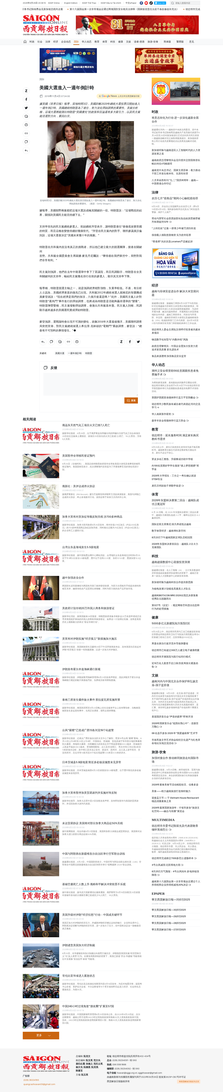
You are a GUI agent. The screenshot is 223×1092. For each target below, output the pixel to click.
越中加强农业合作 (73, 577)
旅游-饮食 (153, 41)
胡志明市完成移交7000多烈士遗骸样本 (165, 9)
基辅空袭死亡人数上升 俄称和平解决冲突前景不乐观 (94, 884)
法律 (47, 41)
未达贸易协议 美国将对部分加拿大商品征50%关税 (92, 823)
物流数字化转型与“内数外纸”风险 (170, 339)
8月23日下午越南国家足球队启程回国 (172, 537)
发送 (133, 400)
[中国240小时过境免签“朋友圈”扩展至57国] (41, 1016)
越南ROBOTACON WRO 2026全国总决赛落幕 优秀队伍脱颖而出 (175, 597)
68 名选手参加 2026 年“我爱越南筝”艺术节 (175, 733)
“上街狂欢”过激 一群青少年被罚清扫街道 (174, 228)
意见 (191, 41)
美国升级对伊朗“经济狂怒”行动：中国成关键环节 (92, 914)
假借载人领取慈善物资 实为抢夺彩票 (171, 235)
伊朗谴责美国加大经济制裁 (78, 945)
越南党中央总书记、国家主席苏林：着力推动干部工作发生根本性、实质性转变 (176, 172)
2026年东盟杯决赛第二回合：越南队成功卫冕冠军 (175, 502)
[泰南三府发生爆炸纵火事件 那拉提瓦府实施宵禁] (41, 710)
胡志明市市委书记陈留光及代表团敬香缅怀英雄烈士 (175, 827)
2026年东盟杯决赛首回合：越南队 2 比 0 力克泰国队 (175, 546)
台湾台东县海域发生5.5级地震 (80, 547)
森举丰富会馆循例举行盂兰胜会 (169, 420)
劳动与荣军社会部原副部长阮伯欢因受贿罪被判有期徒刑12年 (176, 220)
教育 (97, 41)
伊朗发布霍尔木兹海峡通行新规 (81, 669)
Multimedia (163, 820)
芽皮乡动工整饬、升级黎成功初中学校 (172, 459)
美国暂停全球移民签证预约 (78, 455)
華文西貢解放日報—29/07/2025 (169, 916)
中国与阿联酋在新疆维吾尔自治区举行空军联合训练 (93, 853)
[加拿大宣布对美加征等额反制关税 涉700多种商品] (41, 527)
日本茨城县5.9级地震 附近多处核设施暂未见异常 (91, 762)
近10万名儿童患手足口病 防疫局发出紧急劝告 (175, 665)
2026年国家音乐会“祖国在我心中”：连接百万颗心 (175, 725)
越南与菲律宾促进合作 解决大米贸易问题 (175, 293)
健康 (120, 41)
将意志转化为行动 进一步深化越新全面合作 (175, 119)
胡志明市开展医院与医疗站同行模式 (171, 656)
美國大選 (59, 353)
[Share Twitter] (26, 107)
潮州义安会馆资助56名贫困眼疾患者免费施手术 (175, 372)
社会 (39, 41)
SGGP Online (54, 3)
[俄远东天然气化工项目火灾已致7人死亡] (41, 435)
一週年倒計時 (75, 353)
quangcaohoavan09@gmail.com (39, 1084)
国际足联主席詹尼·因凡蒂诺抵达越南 (171, 524)
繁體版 (180, 41)
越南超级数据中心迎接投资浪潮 (171, 562)
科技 (112, 41)
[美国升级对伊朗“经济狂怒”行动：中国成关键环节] (41, 925)
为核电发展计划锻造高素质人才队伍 (171, 588)
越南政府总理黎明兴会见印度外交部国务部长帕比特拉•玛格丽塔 (176, 162)
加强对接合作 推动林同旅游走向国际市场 (175, 759)
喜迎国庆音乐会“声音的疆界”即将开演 (172, 716)
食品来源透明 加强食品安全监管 (169, 356)
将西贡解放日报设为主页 (189, 1081)
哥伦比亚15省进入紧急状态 (78, 975)
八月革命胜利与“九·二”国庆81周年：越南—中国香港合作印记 (175, 182)
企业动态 (66, 41)
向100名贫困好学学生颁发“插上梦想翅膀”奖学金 (175, 467)
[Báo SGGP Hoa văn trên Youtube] (146, 3)
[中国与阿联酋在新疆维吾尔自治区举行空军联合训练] (41, 864)
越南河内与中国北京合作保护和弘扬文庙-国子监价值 (175, 683)
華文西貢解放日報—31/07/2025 (171, 899)
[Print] (26, 124)
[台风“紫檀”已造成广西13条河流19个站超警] (41, 740)
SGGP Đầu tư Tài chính (111, 3)
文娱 (128, 41)
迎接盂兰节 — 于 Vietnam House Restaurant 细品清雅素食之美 (175, 799)
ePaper (158, 894)
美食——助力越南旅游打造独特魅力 (171, 791)
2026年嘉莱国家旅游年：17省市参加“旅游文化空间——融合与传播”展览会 (175, 809)
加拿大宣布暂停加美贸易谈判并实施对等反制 (89, 792)
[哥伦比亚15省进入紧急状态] (41, 986)
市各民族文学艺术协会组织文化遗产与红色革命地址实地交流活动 (176, 741)
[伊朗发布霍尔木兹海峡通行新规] (41, 679)
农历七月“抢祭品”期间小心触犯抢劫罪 (175, 198)
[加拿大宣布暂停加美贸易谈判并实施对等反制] (41, 803)
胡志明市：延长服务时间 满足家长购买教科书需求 (175, 437)
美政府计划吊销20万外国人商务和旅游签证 (88, 608)
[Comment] (26, 141)
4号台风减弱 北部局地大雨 (166, 864)
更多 (39, 1035)
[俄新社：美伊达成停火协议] (41, 496)
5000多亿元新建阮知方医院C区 (171, 623)
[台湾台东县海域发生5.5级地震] (41, 557)
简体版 (167, 41)
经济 (55, 41)
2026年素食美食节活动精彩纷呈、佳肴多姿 (175, 784)
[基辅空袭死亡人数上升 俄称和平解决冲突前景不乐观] (41, 894)
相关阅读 (29, 419)
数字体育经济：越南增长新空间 (169, 530)
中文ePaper (131, 3)
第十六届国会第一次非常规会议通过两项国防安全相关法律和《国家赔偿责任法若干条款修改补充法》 (82, 9)
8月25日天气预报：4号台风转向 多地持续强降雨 (175, 873)
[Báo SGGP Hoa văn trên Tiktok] (151, 3)
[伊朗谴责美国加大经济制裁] (41, 955)
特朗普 (88, 353)
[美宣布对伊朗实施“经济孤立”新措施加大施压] (41, 649)
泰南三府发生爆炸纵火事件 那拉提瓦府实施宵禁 (91, 699)
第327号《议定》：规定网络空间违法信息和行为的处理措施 (175, 607)
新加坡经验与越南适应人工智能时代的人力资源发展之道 (176, 152)
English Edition (71, 3)
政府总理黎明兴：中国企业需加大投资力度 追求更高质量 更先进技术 (175, 348)
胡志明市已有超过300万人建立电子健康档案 (175, 650)
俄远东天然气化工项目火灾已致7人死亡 (86, 425)
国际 (76, 41)
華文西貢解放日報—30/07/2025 (169, 909)
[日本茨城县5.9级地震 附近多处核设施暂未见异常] (41, 772)
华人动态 (86, 41)
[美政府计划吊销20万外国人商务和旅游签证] (41, 618)
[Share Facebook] (26, 99)
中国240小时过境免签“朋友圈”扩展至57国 (88, 1006)
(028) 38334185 (31, 1080)
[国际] (26, 150)
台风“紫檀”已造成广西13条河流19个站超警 (88, 730)
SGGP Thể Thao (89, 3)
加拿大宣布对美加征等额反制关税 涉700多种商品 (92, 516)
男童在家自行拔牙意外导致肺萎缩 (170, 643)
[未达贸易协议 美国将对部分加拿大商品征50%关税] (41, 833)
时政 (32, 41)
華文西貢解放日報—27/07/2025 (169, 929)
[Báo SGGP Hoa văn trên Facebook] (141, 3)
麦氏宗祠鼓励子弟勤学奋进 (166, 485)
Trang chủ (25, 42)
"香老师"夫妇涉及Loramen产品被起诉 (172, 241)
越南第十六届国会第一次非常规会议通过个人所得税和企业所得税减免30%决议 (176, 883)
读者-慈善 (139, 41)
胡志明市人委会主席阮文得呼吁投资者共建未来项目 (176, 331)
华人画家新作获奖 (162, 414)
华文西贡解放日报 (45, 25)
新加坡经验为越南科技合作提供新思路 (172, 582)
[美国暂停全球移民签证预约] (41, 466)
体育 (104, 41)
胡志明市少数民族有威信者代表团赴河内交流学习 (176, 406)
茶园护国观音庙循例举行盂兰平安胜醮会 (174, 397)
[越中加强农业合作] (41, 588)
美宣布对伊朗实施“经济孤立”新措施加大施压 (89, 638)
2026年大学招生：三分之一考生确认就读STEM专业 (174, 477)
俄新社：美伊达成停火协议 (78, 486)
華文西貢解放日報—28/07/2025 (169, 923)
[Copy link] (26, 133)
